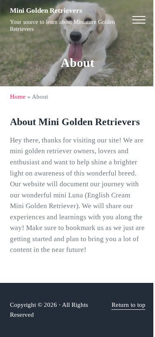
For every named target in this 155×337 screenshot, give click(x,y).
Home (18, 96)
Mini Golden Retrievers (46, 10)
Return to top (128, 304)
